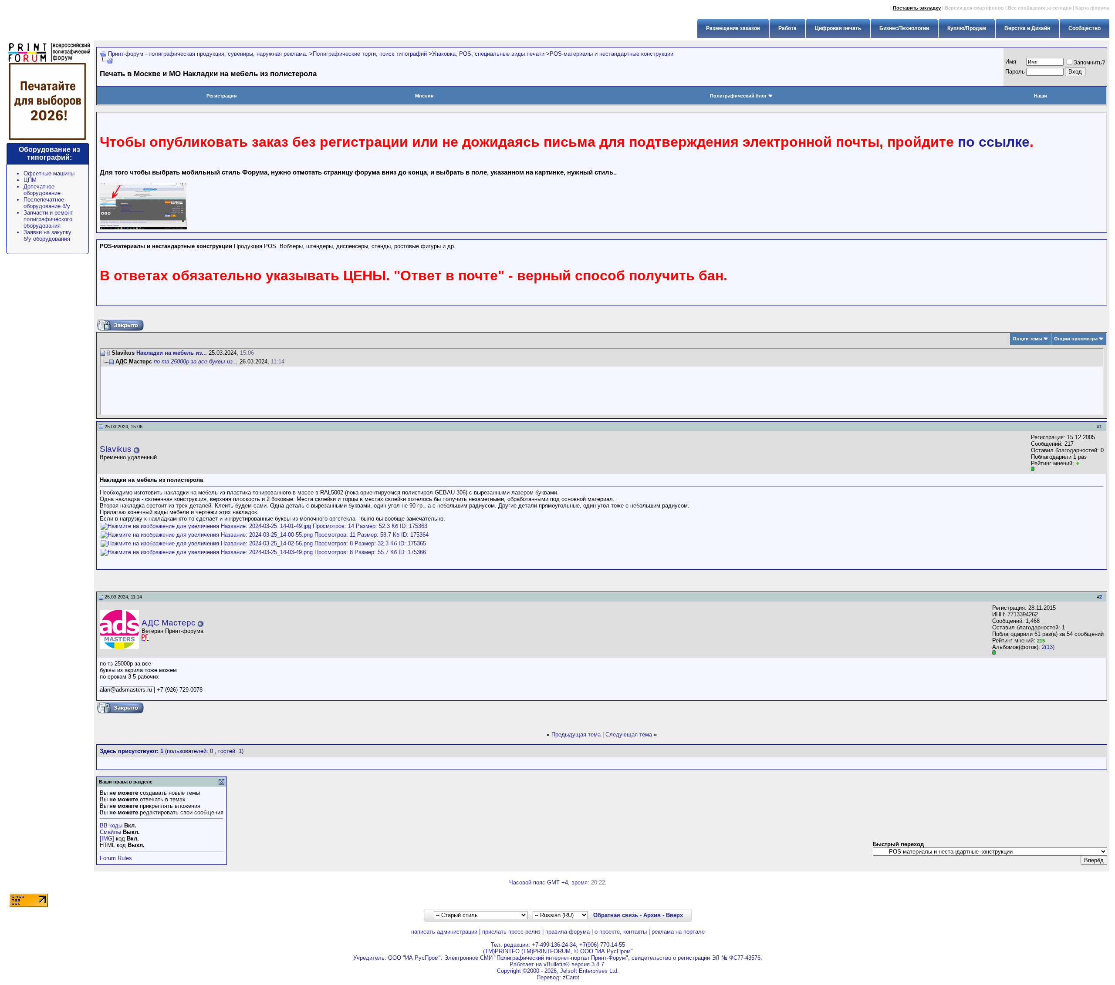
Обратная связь (615, 915)
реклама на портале (678, 931)
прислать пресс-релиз (511, 931)
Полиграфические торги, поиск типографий (370, 53)
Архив (652, 915)
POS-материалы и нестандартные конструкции (611, 53)
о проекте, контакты (621, 931)
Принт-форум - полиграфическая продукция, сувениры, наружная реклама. (207, 53)
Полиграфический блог (738, 95)
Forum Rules (116, 858)
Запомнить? (1089, 62)
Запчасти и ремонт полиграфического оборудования (48, 219)
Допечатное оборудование (42, 189)
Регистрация (221, 95)
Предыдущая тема (576, 734)
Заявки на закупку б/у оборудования (47, 235)
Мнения (424, 95)
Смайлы (110, 832)
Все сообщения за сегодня (1039, 7)
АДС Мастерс (169, 622)
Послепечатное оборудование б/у (47, 202)
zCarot (571, 977)
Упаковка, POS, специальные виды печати (488, 53)
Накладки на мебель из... (171, 353)
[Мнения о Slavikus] (1078, 463)
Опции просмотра (1076, 338)
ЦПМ (30, 180)
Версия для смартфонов (974, 7)
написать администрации (444, 931)
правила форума (567, 931)
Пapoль (1015, 71)
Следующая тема (628, 734)
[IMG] (107, 838)
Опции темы (1027, 338)
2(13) (1048, 647)
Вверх (674, 915)
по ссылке (994, 142)
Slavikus (116, 449)
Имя (1010, 61)
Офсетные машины (49, 173)
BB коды (111, 825)
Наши (1040, 95)
